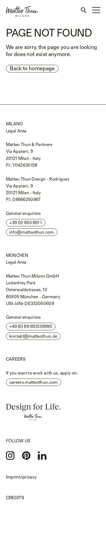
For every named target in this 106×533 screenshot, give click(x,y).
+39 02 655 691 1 (25, 222)
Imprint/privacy (21, 477)
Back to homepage (32, 68)
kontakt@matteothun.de (33, 336)
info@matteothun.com (31, 232)
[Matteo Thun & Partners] (19, 2)
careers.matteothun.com (33, 382)
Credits (15, 497)
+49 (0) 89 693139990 (30, 326)
